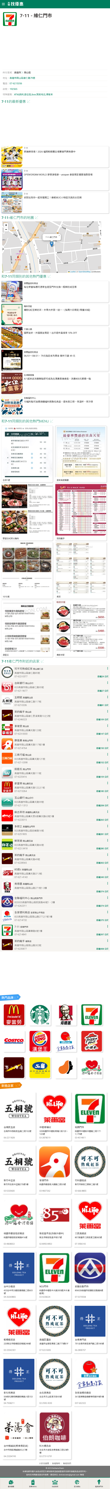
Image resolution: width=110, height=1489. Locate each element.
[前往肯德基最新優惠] (66, 1024)
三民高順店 (80, 1233)
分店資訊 (55, 1487)
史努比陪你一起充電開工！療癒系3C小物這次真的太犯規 (53, 197)
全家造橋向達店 (83, 1392)
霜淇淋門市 (99, 1487)
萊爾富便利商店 (31, 283)
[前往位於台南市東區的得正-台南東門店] (90, 1335)
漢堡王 (6, 655)
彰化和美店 (9, 1392)
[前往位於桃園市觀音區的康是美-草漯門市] (54, 1176)
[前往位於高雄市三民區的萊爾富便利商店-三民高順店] (90, 1229)
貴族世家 (61, 655)
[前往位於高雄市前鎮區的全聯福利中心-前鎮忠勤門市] (90, 1282)
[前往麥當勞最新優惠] (14, 1024)
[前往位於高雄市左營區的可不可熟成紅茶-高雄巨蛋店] (54, 1335)
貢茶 (59, 597)
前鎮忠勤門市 (82, 1286)
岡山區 (27, 72)
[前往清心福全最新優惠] (92, 1077)
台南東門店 (80, 1339)
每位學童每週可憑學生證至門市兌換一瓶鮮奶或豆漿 (50, 287)
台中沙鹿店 (9, 1286)
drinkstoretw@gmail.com (69, 1475)
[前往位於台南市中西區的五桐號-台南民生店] (18, 1123)
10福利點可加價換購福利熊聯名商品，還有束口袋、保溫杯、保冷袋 (58, 401)
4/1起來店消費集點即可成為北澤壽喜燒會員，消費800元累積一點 (57, 378)
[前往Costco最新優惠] (14, 1051)
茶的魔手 (61, 538)
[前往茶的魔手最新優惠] (14, 1077)
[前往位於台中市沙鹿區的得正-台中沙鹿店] (18, 1282)
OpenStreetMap (84, 271)
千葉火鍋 (28, 329)
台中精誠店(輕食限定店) (16, 1446)
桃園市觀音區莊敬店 (14, 1233)
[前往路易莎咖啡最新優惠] (66, 1077)
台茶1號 (6, 480)
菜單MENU (33, 1487)
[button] (51, 244)
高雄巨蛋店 (45, 1339)
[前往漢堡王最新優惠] (40, 1051)
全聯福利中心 (30, 398)
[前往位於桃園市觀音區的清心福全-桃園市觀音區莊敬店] (18, 1229)
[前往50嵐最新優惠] (40, 1077)
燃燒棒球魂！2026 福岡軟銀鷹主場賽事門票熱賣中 (49, 151)
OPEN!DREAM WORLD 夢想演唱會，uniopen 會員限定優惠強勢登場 (58, 174)
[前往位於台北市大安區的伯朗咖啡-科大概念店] (54, 1442)
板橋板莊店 (9, 1339)
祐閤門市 (79, 1127)
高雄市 (17, 72)
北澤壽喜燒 (29, 375)
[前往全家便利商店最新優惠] (66, 1051)
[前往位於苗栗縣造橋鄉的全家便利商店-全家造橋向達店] (90, 1389)
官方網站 (77, 1487)
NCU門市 (43, 1286)
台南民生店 (9, 1127)
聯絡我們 (67, 1463)
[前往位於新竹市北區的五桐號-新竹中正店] (18, 1176)
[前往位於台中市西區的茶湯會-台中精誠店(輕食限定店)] (18, 1442)
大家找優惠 (44, 1463)
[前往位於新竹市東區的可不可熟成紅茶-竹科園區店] (90, 1176)
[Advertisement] (55, 49)
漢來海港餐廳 (63, 480)
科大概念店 (45, 1446)
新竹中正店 (9, 1180)
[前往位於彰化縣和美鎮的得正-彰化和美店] (18, 1389)
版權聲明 (56, 1463)
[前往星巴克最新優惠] (40, 1024)
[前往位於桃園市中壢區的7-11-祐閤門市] (90, 1123)
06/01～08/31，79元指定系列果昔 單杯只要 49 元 (49, 355)
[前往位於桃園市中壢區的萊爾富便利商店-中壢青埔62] (54, 1123)
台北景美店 (45, 1392)
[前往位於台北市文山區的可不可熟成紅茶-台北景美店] (54, 1389)
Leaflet (72, 271)
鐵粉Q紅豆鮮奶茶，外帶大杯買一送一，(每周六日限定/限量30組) (57, 310)
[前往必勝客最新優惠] (92, 1051)
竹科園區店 (80, 1180)
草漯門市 (44, 1180)
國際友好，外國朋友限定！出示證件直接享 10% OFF (50, 333)
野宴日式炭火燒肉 (11, 538)
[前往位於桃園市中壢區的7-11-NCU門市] (54, 1282)
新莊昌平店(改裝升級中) (51, 1233)
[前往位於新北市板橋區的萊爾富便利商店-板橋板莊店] (18, 1335)
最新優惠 (11, 1487)
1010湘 (6, 597)
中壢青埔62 (45, 1127)
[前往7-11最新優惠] (92, 1024)
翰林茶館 (28, 306)
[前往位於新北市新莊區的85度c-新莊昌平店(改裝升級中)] (54, 1229)
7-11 (26, 148)
